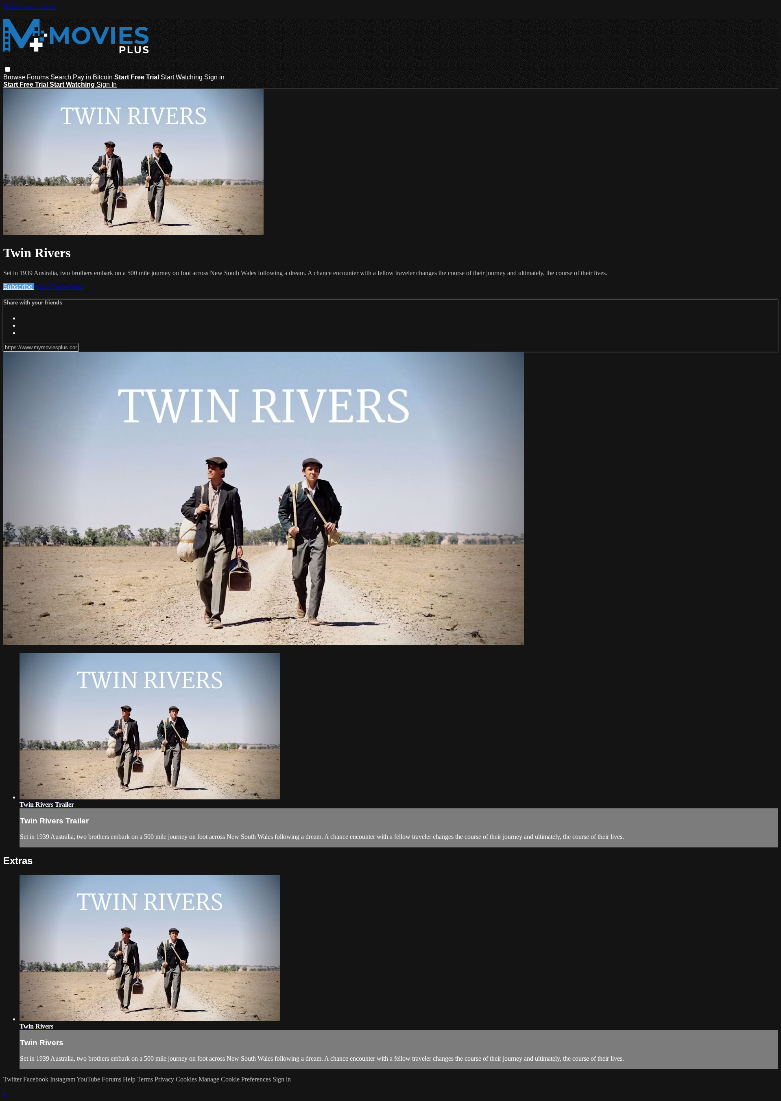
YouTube (88, 1079)
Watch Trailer (52, 286)
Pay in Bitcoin (93, 77)
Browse (15, 77)
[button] (7, 69)
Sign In (106, 84)
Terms (146, 1079)
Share (77, 286)
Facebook (35, 1079)
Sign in (214, 77)
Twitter (12, 1079)
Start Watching (182, 77)
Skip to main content (29, 6)
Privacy (165, 1079)
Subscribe (18, 286)
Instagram (62, 1079)
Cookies (187, 1079)
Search (61, 77)
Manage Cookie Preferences (236, 1079)
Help (130, 1079)
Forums (38, 77)
